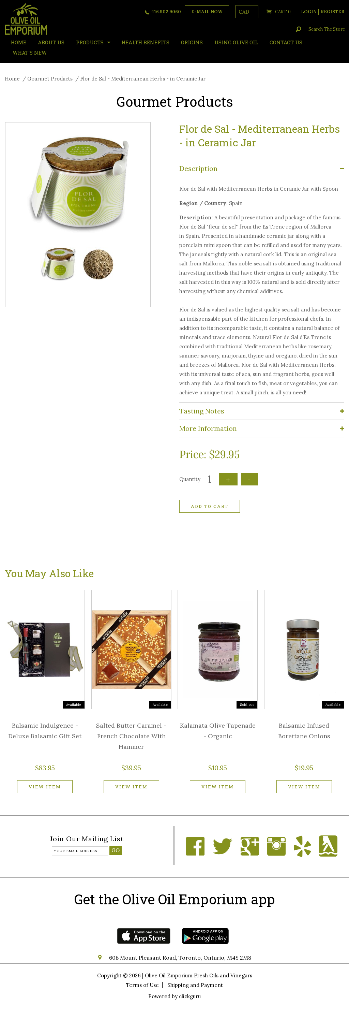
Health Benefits (145, 42)
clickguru (190, 996)
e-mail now (207, 12)
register (332, 12)
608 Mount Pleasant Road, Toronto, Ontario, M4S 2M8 (180, 957)
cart (283, 12)
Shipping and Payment (195, 985)
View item (45, 787)
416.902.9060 (166, 12)
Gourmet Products (50, 78)
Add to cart (209, 506)
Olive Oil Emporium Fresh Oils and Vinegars (198, 975)
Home (12, 78)
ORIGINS (192, 42)
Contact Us (286, 42)
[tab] (261, 168)
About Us (51, 42)
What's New (30, 52)
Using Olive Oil (236, 42)
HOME (18, 42)
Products (90, 42)
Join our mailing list (87, 839)
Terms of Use (142, 985)
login (309, 12)
